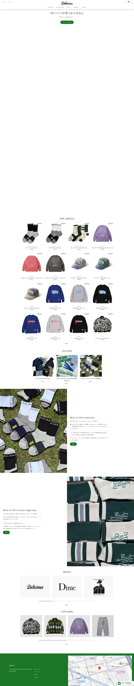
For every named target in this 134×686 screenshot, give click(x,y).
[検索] (125, 2)
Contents (84, 7)
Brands (68, 7)
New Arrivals (51, 7)
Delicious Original (60, 7)
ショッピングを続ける (67, 22)
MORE (66, 343)
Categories (75, 7)
